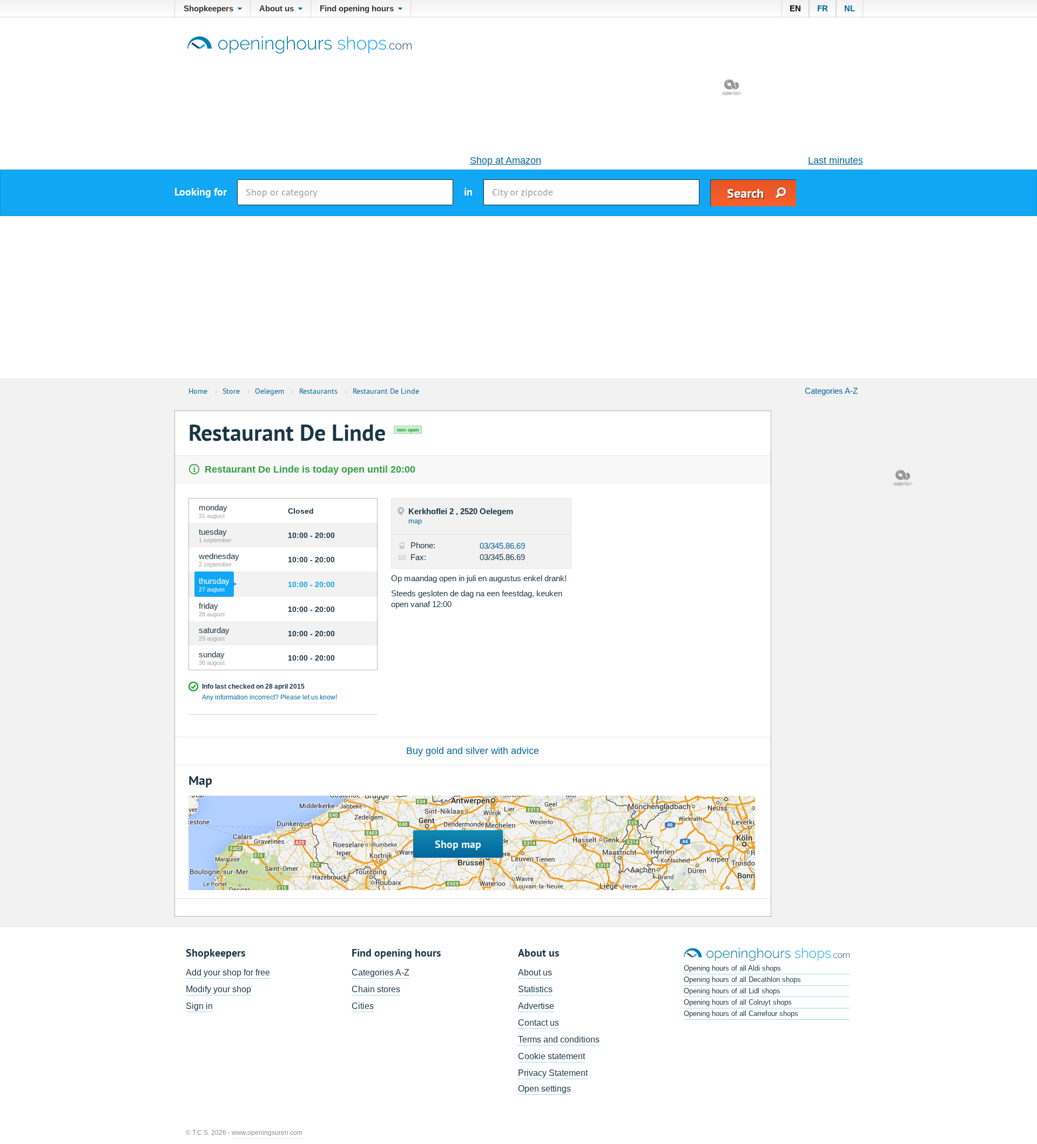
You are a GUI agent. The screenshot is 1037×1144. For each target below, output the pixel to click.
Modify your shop (218, 989)
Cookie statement (551, 1056)
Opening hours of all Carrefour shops (741, 1014)
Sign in (199, 1006)
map (415, 521)
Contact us (538, 1022)
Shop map (458, 844)
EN (795, 8)
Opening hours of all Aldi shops (732, 968)
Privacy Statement (553, 1073)
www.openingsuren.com (267, 1132)
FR (822, 8)
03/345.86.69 (502, 545)
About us (535, 972)
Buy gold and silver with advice (472, 750)
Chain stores (376, 989)
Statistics (535, 989)
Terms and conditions (559, 1039)
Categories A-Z (831, 390)
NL (849, 8)
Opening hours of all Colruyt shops (738, 1002)
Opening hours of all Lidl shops (732, 991)
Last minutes (835, 160)
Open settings (544, 1088)
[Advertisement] (518, 297)
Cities (363, 1006)
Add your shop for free (228, 972)
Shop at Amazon (505, 160)
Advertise (536, 1006)
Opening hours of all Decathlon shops (742, 979)
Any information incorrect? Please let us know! (269, 697)
